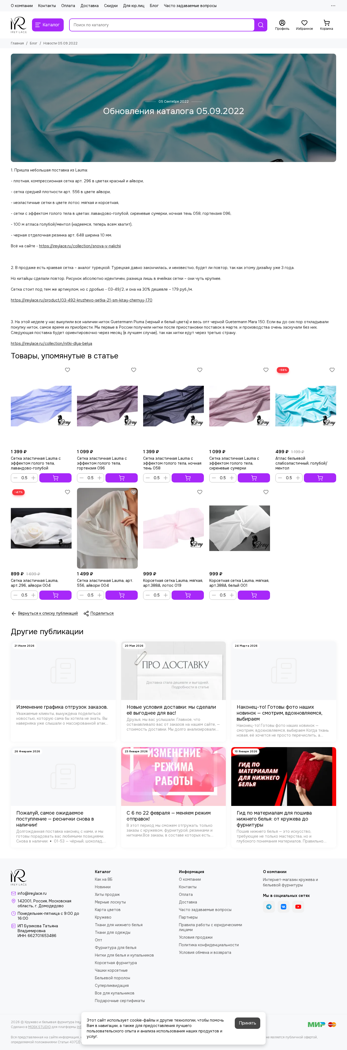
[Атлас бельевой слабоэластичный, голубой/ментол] (305, 406)
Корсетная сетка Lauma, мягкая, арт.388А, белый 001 (239, 583)
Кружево (103, 917)
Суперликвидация (112, 985)
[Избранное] (67, 370)
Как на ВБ (104, 879)
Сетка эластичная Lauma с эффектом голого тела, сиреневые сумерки (234, 463)
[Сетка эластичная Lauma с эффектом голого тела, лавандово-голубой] (41, 406)
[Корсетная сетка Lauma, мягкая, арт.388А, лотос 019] (173, 528)
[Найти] (260, 24)
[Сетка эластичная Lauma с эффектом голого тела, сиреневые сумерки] (239, 406)
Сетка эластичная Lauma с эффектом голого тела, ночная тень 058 (172, 463)
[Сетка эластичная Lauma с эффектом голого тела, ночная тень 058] (173, 406)
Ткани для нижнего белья (119, 924)
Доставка (90, 5)
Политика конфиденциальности (209, 944)
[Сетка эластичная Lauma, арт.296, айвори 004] (41, 528)
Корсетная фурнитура (116, 962)
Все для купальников (114, 993)
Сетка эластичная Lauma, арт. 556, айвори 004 (105, 583)
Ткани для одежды (112, 932)
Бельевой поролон (112, 978)
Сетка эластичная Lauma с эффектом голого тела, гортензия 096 (102, 463)
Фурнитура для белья (115, 947)
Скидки (111, 5)
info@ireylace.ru (32, 893)
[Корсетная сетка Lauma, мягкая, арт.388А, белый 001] (239, 528)
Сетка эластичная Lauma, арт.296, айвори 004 (34, 583)
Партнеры (188, 917)
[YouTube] (298, 907)
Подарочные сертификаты (120, 1000)
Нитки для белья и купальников (124, 955)
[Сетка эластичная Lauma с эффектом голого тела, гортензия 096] (107, 406)
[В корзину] (55, 477)
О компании (22, 5)
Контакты (47, 5)
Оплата (68, 5)
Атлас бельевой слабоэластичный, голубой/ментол (301, 463)
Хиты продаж (107, 894)
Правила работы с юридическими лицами (210, 927)
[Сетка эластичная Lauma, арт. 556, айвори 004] (107, 528)
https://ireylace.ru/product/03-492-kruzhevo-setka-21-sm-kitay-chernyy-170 (81, 300)
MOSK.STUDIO (39, 1027)
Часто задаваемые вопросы (190, 5)
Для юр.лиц (133, 5)
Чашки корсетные (111, 970)
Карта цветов (108, 909)
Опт (98, 940)
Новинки (103, 886)
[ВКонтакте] (284, 907)
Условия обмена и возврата (205, 952)
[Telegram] (269, 907)
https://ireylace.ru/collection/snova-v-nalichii (80, 246)
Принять (247, 1023)
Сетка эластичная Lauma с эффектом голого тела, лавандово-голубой (36, 463)
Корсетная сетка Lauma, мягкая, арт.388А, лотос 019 (173, 583)
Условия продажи (196, 937)
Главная (17, 43)
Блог (154, 5)
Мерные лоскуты (110, 902)
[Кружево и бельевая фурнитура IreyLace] (19, 25)
